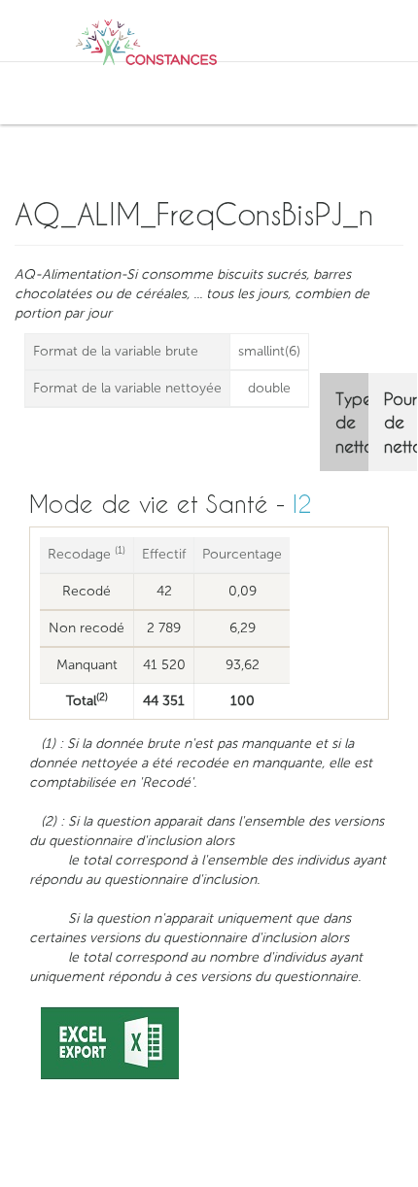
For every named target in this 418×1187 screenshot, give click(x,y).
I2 (302, 504)
